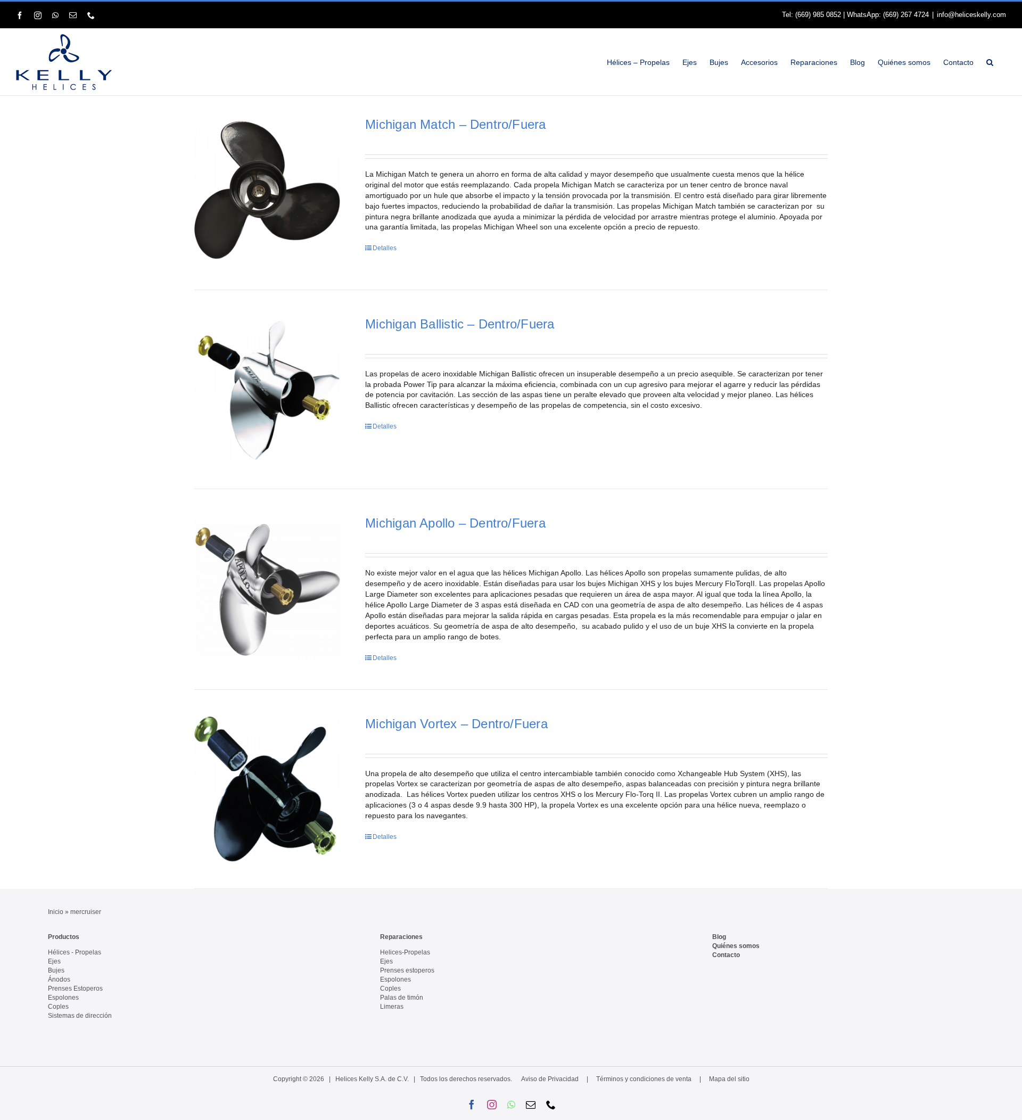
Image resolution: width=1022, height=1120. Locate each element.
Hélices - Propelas (74, 952)
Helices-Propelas (405, 952)
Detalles (385, 248)
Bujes (56, 970)
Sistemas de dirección (80, 1015)
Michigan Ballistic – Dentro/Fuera (459, 324)
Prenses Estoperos (75, 988)
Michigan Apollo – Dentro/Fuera (455, 523)
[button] (989, 62)
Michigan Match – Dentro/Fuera (455, 124)
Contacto (726, 955)
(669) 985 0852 (818, 15)
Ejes (54, 961)
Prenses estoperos (407, 970)
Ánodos (59, 979)
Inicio (55, 912)
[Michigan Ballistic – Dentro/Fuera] (267, 390)
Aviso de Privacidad (550, 1079)
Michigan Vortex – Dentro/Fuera (456, 724)
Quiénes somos (736, 946)
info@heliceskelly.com (971, 15)
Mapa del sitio (729, 1079)
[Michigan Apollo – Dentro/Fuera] (267, 588)
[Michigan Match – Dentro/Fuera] (267, 190)
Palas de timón (401, 997)
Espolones (63, 997)
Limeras (391, 1006)
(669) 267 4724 (906, 15)
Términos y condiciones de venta (643, 1079)
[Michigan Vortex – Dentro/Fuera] (267, 789)
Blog (719, 937)
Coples (58, 1006)
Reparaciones (401, 937)
